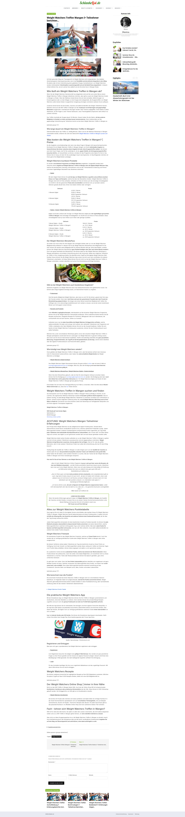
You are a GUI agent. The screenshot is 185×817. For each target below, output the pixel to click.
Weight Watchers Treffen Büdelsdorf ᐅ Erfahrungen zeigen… (98, 805)
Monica (125, 32)
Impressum (130, 814)
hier (67, 386)
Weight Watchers (51, 13)
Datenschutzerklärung (121, 814)
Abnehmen (75, 8)
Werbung (137, 814)
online (89, 363)
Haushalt (108, 8)
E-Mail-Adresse (73, 775)
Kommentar (51, 762)
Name (49, 775)
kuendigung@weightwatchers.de (58, 365)
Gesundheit (99, 8)
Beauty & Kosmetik (86, 8)
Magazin (117, 8)
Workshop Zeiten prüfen (54, 417)
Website (91, 775)
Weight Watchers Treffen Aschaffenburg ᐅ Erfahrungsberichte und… (56, 805)
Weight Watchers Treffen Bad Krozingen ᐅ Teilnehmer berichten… (77, 805)
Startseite (67, 8)
